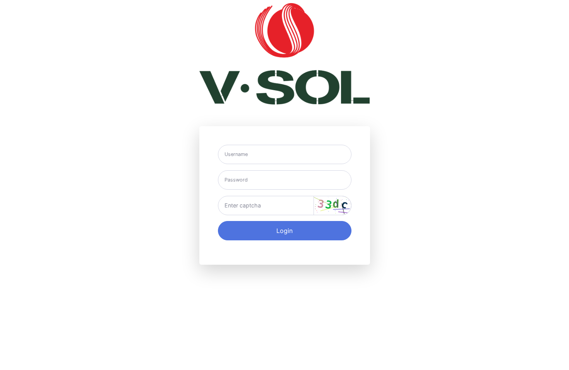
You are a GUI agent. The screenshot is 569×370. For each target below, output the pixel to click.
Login (284, 231)
